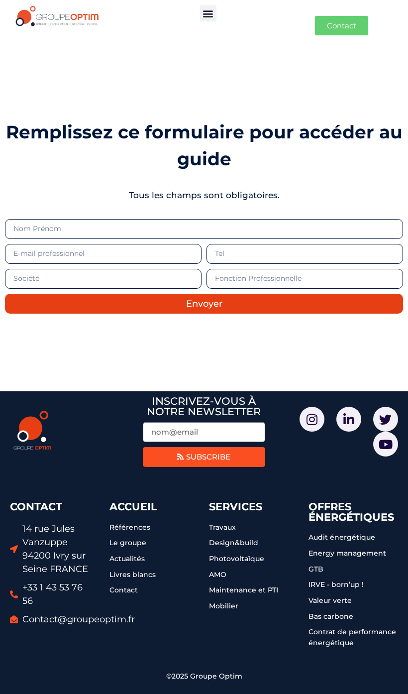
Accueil (133, 506)
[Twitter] (385, 419)
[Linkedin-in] (348, 419)
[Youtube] (385, 444)
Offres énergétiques (351, 511)
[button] (208, 13)
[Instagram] (312, 419)
